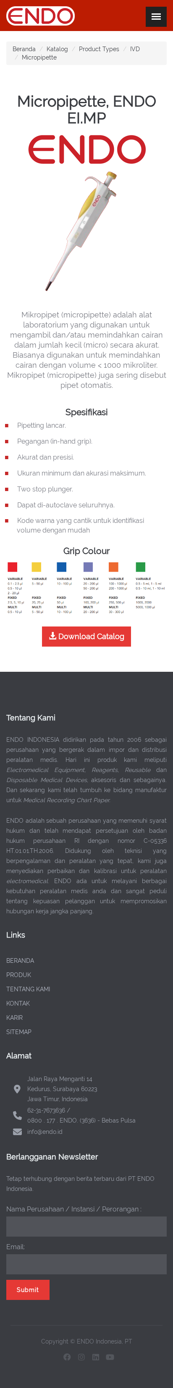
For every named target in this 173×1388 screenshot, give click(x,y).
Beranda (24, 49)
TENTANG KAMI (28, 989)
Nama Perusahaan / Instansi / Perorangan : (74, 1209)
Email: (15, 1247)
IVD (135, 49)
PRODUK (18, 975)
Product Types (99, 49)
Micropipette (39, 57)
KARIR (14, 1017)
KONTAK (18, 1003)
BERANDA (20, 960)
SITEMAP (18, 1032)
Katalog (57, 49)
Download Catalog (90, 636)
